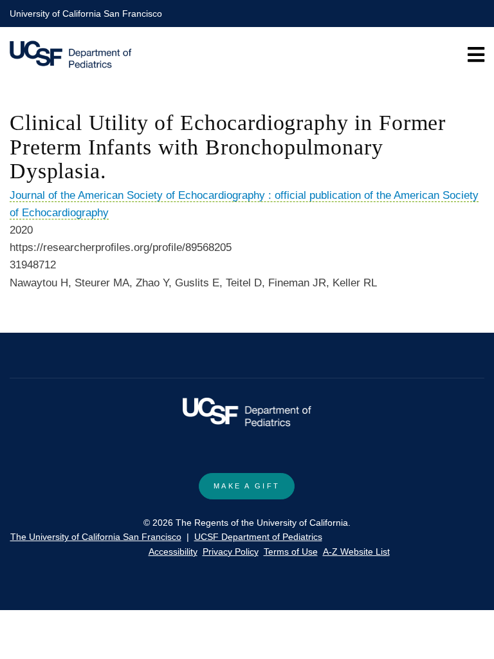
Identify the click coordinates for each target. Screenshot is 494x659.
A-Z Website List (356, 551)
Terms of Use (291, 551)
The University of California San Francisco (95, 537)
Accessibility (173, 551)
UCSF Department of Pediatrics (258, 537)
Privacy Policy (231, 551)
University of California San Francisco (86, 13)
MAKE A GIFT (247, 486)
